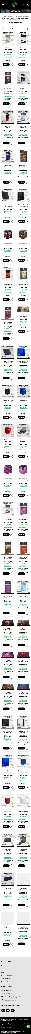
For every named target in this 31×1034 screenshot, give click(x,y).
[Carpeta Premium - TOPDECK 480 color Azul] (11, 378)
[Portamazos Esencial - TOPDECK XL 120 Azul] (27, 417)
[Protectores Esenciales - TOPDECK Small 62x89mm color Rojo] (11, 299)
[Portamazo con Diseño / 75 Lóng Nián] (27, 495)
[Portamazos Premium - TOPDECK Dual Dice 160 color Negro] (11, 865)
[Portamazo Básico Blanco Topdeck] (27, 826)
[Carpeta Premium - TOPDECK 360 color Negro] (11, 221)
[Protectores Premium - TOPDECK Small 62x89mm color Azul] (27, 103)
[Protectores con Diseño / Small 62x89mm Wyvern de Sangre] (27, 182)
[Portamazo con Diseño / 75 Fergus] (27, 944)
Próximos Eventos (6, 982)
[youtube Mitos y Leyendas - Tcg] (8, 1010)
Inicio (4, 16)
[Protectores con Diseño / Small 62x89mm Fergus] (11, 338)
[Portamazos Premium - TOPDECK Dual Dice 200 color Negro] (27, 865)
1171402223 (7, 993)
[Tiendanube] (6, 1027)
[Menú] (2, 4)
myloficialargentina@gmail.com (13, 997)
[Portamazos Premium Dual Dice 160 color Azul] (11, 944)
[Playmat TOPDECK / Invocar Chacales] (27, 331)
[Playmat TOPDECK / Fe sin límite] (11, 645)
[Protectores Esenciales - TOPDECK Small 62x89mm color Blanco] (27, 64)
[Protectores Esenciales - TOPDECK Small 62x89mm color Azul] (11, 182)
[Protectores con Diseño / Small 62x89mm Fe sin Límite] (11, 103)
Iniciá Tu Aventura (6, 975)
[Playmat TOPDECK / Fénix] (27, 709)
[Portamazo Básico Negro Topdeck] (11, 417)
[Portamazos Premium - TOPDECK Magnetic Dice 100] (27, 905)
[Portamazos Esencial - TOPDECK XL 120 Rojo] (11, 456)
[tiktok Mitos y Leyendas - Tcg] (13, 1010)
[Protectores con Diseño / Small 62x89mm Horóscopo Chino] (27, 573)
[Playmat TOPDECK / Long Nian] (11, 677)
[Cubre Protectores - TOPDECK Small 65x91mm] (11, 64)
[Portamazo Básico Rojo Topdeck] (11, 826)
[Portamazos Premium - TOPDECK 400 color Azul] (11, 905)
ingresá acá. (26, 1023)
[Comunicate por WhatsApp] (28, 1026)
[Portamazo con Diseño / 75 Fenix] (11, 495)
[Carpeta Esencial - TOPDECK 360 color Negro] (27, 221)
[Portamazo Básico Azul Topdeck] (27, 787)
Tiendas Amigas (5, 978)
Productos (4, 969)
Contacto (3, 972)
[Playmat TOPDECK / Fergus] (27, 677)
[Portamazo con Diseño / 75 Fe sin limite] (11, 260)
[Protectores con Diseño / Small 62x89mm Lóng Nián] (27, 534)
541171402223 (7, 990)
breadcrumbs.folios (21, 16)
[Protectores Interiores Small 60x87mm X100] (27, 613)
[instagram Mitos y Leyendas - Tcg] (3, 1010)
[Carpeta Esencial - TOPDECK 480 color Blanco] (27, 748)
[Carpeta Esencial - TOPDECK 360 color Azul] (11, 787)
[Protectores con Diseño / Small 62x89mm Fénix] (11, 613)
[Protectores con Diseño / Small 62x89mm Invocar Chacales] (27, 299)
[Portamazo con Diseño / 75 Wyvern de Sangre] (27, 260)
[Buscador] (24, 4)
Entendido (26, 1031)
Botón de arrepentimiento (8, 1024)
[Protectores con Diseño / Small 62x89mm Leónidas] (11, 573)
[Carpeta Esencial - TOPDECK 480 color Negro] (11, 748)
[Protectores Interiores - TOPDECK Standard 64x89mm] (27, 143)
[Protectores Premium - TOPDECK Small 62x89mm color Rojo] (11, 143)
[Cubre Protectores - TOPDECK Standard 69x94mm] (11, 534)
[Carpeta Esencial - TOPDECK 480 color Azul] (27, 378)
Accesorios (11, 16)
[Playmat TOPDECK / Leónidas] (27, 645)
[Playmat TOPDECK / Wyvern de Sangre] (11, 709)
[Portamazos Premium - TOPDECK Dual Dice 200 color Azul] (27, 456)
